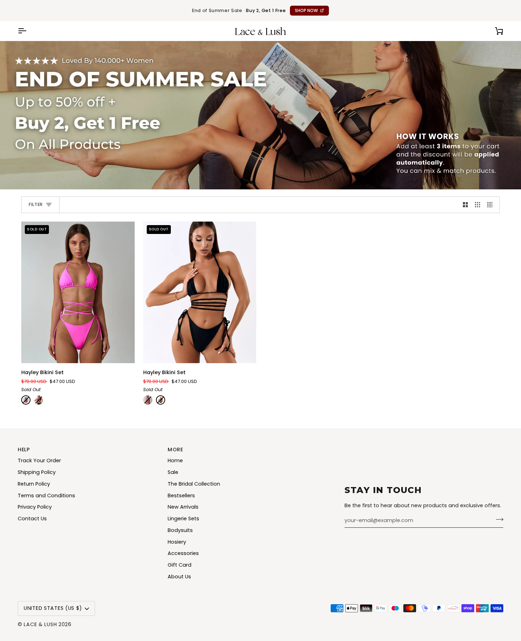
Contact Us (32, 518)
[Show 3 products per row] (477, 205)
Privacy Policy (35, 506)
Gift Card (179, 564)
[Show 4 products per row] (492, 205)
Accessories (183, 553)
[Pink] (25, 400)
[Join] (497, 519)
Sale (173, 472)
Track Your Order (39, 460)
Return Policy (34, 483)
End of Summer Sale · (255, 10)
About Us (179, 576)
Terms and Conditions (46, 495)
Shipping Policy (37, 472)
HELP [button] (24, 449)
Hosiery (177, 541)
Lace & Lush (40, 624)
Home (175, 460)
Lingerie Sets (183, 518)
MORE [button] (175, 449)
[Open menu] (28, 31)
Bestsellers (181, 495)
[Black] (38, 400)
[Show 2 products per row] (465, 205)
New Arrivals (183, 506)
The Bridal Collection (194, 483)
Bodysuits (180, 530)
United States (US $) (53, 608)
